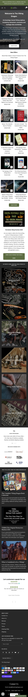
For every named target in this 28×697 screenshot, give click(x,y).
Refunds (4, 621)
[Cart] (25, 8)
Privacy (3, 623)
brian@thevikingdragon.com (15, 687)
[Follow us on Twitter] (6, 652)
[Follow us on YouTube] (15, 652)
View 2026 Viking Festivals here (14, 256)
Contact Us (4, 615)
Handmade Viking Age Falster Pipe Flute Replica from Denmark (7, 100)
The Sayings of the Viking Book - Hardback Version (21, 149)
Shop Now (14, 205)
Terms (3, 626)
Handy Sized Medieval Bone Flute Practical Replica (21, 76)
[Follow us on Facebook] (3, 652)
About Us (4, 618)
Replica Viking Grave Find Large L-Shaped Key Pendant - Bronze (7, 196)
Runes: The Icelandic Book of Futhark (7, 124)
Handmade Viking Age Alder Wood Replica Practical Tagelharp (7, 76)
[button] (13, 602)
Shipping (4, 631)
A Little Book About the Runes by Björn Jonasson (7, 149)
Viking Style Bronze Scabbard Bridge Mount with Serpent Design (21, 196)
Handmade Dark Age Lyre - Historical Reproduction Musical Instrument (20, 101)
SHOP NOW (14, 45)
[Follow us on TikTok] (18, 652)
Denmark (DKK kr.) (7, 658)
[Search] (4, 7)
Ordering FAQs (5, 629)
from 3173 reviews (13, 583)
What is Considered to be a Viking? (13, 562)
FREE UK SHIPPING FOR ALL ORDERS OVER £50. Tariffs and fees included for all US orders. (14, 2)
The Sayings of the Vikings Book (7, 172)
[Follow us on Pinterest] (12, 652)
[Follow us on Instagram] (9, 652)
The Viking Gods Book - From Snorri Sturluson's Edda (21, 172)
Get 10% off (14, 694)
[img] (14, 582)
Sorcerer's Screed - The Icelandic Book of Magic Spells (21, 125)
